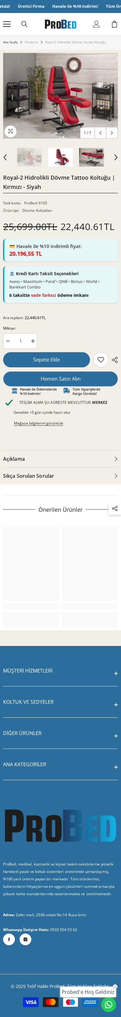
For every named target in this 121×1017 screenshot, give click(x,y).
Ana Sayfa (10, 42)
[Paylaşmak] (113, 360)
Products (31, 42)
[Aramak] (24, 24)
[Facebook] (9, 939)
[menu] (7, 24)
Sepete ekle (46, 359)
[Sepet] (114, 24)
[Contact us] (108, 1004)
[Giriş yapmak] (96, 24)
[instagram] (25, 939)
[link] (101, 359)
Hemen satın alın (61, 378)
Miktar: (9, 328)
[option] (60, 96)
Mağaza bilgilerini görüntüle (38, 423)
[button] (100, 132)
